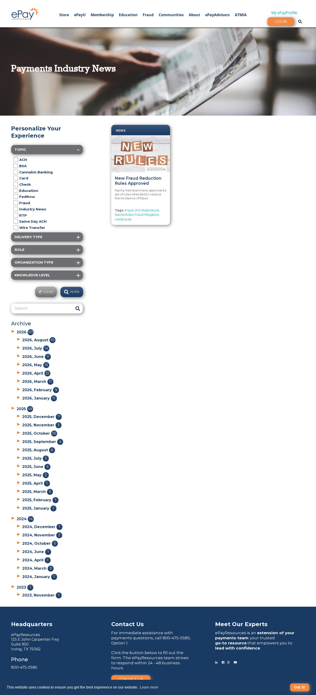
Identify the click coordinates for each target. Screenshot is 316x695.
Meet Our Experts (241, 624)
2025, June (35, 466)
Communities (171, 14)
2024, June (35, 552)
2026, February (39, 390)
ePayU (80, 14)
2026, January (38, 398)
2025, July (34, 458)
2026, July (35, 348)
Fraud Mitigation (147, 214)
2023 (24, 587)
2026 (25, 332)
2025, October (39, 433)
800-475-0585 (24, 667)
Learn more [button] (149, 687)
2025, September (41, 442)
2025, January (38, 508)
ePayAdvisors (217, 14)
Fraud (148, 14)
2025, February (39, 500)
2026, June (35, 356)
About (194, 14)
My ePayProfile (284, 12)
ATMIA (241, 14)
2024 (25, 519)
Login (281, 21)
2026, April (35, 373)
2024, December (41, 527)
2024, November (41, 535)
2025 (24, 409)
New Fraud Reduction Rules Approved (138, 181)
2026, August (38, 340)
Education (128, 14)
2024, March (37, 568)
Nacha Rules (124, 214)
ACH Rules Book (147, 210)
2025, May (34, 475)
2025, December (41, 417)
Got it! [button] (300, 687)
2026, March (37, 381)
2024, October (39, 543)
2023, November (40, 595)
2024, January (38, 577)
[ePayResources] (25, 13)
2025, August (37, 450)
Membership (102, 14)
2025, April (35, 483)
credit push (123, 219)
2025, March (36, 491)
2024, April (35, 560)
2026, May (35, 365)
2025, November (40, 425)
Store (64, 14)
